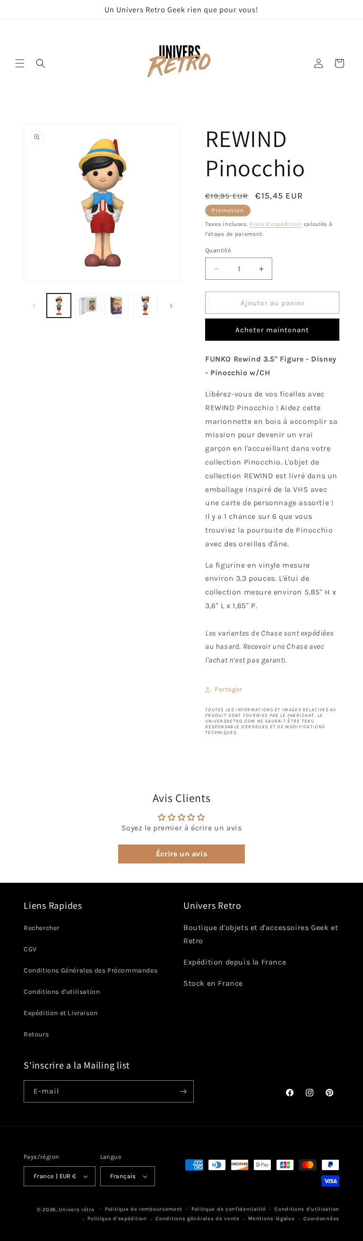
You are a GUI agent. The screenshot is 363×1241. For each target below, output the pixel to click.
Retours (36, 1034)
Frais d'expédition (276, 224)
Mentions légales (271, 1218)
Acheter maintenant (272, 330)
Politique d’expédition (117, 1218)
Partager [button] (228, 689)
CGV (30, 949)
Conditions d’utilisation (307, 1209)
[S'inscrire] (183, 1091)
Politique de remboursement (143, 1209)
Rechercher (42, 928)
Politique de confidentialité (228, 1209)
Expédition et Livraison (61, 1013)
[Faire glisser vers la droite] (171, 305)
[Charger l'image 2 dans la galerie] (88, 305)
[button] (19, 63)
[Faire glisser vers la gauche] (34, 305)
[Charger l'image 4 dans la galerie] (145, 305)
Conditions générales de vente (197, 1218)
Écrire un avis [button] (181, 853)
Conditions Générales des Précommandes (90, 970)
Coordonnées (321, 1218)
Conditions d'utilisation (62, 992)
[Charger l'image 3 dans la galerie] (116, 305)
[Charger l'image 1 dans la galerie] (59, 305)
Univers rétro (77, 1210)
